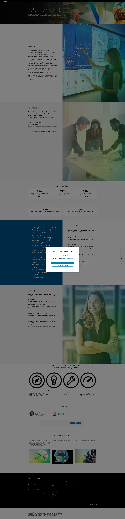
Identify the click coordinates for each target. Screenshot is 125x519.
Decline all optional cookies (62, 265)
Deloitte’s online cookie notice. (66, 258)
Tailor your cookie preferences (62, 268)
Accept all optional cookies (62, 262)
